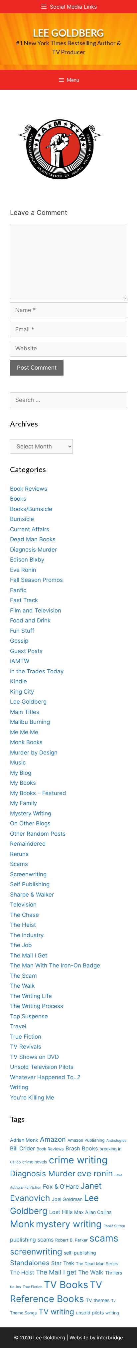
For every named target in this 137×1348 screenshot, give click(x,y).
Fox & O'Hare (61, 1186)
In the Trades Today (37, 671)
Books (18, 498)
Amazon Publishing (86, 1140)
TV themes (97, 1300)
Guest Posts (26, 651)
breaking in (110, 1148)
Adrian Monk (24, 1140)
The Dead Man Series (97, 1263)
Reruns (19, 854)
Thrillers (113, 1272)
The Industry (27, 935)
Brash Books (82, 1148)
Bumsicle (22, 519)
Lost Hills (60, 1212)
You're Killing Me (32, 1097)
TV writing (56, 1311)
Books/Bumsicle (31, 509)
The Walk (22, 985)
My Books (23, 782)
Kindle (18, 681)
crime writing (78, 1160)
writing (112, 1312)
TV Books (66, 1284)
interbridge (110, 1337)
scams (103, 1238)
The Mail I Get (28, 955)
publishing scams (32, 1239)
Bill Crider (22, 1148)
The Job (21, 945)
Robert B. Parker (71, 1240)
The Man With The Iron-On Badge (55, 965)
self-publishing (80, 1253)
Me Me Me (24, 732)
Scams (19, 864)
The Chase (24, 915)
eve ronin (95, 1173)
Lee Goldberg (68, 33)
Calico (15, 1162)
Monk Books (26, 742)
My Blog (20, 772)
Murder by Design (34, 752)
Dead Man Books (33, 539)
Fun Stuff (22, 630)
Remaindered (28, 843)
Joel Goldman (67, 1199)
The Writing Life (31, 996)
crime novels (34, 1161)
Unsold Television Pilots (41, 1067)
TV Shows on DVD (34, 1057)
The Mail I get (56, 1272)
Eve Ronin (23, 570)
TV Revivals (25, 1046)
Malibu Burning (30, 722)
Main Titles (24, 712)
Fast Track (24, 600)
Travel (18, 1026)
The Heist (23, 925)
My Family (23, 803)
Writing (19, 1087)
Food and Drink (30, 620)
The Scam (23, 975)
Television (23, 904)
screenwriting (36, 1252)
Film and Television (35, 610)
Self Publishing (30, 884)
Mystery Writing (30, 813)
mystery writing (69, 1224)
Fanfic (18, 590)
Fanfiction (33, 1187)
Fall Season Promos (36, 580)
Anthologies (116, 1140)
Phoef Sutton (114, 1226)
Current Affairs (29, 529)
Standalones (30, 1263)
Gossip (19, 640)
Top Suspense (29, 1016)
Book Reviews (28, 488)
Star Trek (62, 1263)
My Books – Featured (38, 793)
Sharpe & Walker (32, 894)
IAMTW (19, 661)
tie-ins (15, 1287)
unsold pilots (90, 1312)
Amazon (53, 1139)
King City (22, 691)
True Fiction (25, 1036)
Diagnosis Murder (33, 549)
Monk (22, 1224)
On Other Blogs (30, 823)
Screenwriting (28, 874)
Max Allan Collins (92, 1212)
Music (18, 762)
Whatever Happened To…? (45, 1077)
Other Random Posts (38, 833)
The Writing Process (36, 1006)
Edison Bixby (27, 559)
